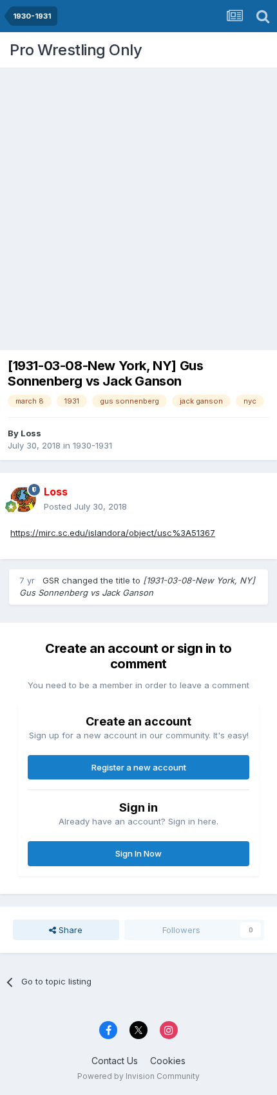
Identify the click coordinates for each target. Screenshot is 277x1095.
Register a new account (138, 767)
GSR (51, 580)
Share (69, 930)
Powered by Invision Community (138, 1076)
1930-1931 (92, 445)
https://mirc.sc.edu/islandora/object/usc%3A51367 (112, 533)
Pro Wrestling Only (76, 49)
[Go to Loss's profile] (23, 499)
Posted (85, 506)
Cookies (168, 1060)
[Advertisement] (138, 205)
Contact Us (114, 1060)
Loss (31, 433)
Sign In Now (138, 853)
